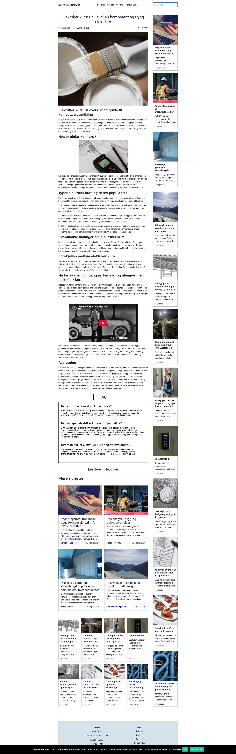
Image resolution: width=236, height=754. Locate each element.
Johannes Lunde (68, 543)
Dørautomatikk (161, 463)
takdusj (160, 521)
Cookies (119, 5)
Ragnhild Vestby (114, 543)
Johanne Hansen (81, 28)
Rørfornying (160, 694)
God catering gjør (168, 641)
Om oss (110, 5)
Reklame (101, 5)
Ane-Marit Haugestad (116, 607)
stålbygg (158, 294)
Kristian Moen (67, 607)
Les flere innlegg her (103, 469)
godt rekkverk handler (166, 235)
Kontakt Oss (131, 5)
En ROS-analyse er (162, 116)
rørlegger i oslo (161, 410)
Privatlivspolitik (196, 749)
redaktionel (143, 27)
